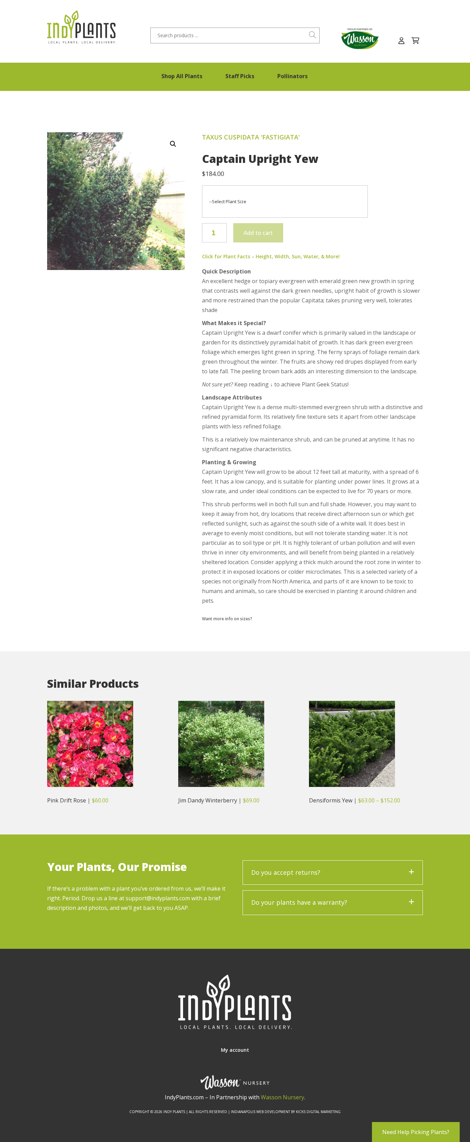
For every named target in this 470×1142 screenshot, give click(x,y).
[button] (173, 144)
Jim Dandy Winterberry (207, 800)
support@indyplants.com (158, 898)
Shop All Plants (181, 76)
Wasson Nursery (282, 1097)
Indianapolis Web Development (260, 1111)
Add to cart (258, 233)
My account (235, 1050)
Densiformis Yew (330, 800)
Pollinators (292, 76)
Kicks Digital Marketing (318, 1111)
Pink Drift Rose (66, 800)
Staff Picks (239, 76)
